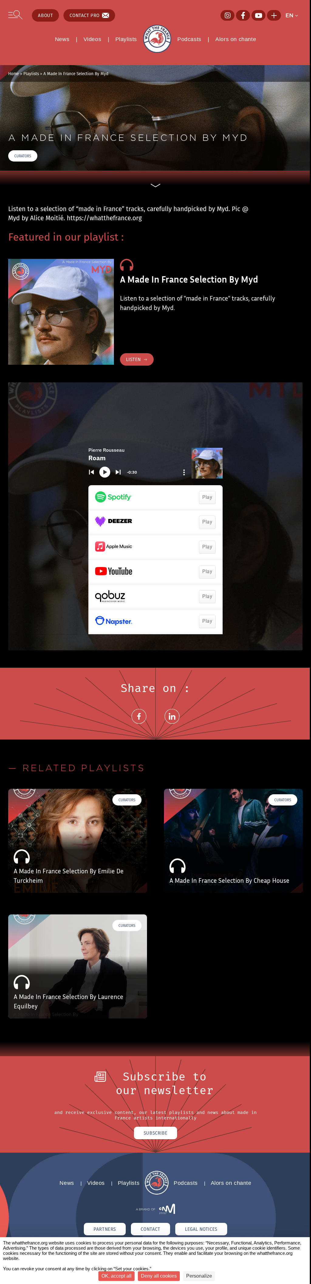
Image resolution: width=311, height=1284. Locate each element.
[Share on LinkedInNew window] (172, 723)
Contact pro (85, 15)
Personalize (199, 1276)
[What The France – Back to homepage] (157, 1192)
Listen (133, 359)
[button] (293, 15)
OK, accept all (116, 1276)
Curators (22, 155)
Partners (105, 1229)
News (62, 39)
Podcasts (189, 39)
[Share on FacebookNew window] (139, 723)
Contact (150, 1229)
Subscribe (155, 1133)
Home (13, 74)
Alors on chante (235, 39)
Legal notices (201, 1229)
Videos (92, 39)
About (45, 15)
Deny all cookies (159, 1276)
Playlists (126, 39)
